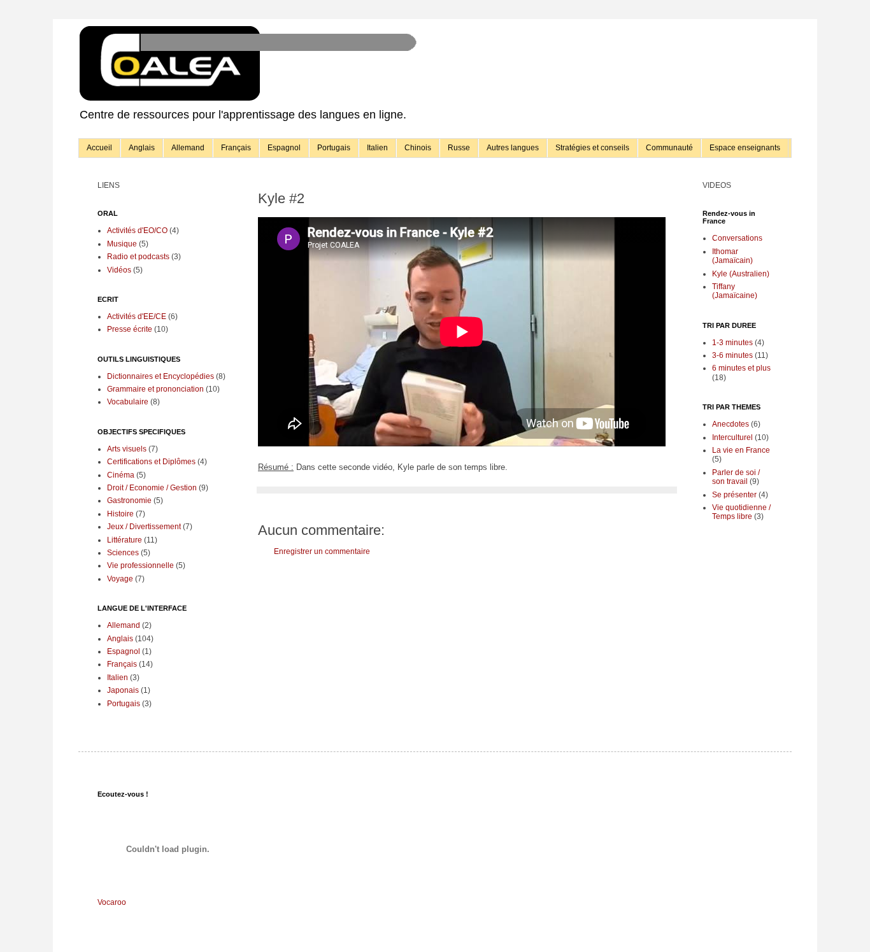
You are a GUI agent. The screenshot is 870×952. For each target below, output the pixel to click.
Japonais (123, 690)
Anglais (142, 147)
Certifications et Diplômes (151, 461)
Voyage (120, 578)
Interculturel (732, 437)
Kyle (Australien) (740, 273)
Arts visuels (126, 448)
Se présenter (734, 494)
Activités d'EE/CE (136, 316)
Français (236, 147)
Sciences (123, 552)
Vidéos (119, 270)
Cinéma (120, 475)
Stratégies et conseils (592, 147)
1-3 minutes (732, 342)
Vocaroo (111, 902)
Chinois (417, 147)
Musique (122, 243)
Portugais (333, 147)
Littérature (124, 540)
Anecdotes (730, 424)
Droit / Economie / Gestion (152, 487)
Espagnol (284, 147)
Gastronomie (129, 500)
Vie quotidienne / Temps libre (741, 512)
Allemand (187, 147)
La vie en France (741, 450)
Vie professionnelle (140, 565)
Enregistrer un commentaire (322, 551)
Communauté (669, 147)
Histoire (120, 513)
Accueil (99, 147)
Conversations (737, 238)
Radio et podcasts (138, 256)
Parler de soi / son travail (736, 477)
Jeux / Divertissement (144, 526)
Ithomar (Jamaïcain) (732, 256)
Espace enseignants (745, 147)
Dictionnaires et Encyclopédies (160, 376)
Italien (377, 147)
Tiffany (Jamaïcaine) (734, 291)
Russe (459, 147)
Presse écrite (129, 329)
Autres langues (513, 147)
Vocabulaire (127, 401)
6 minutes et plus (741, 368)
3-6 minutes (732, 355)
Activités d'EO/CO (137, 230)
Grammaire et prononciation (155, 389)
